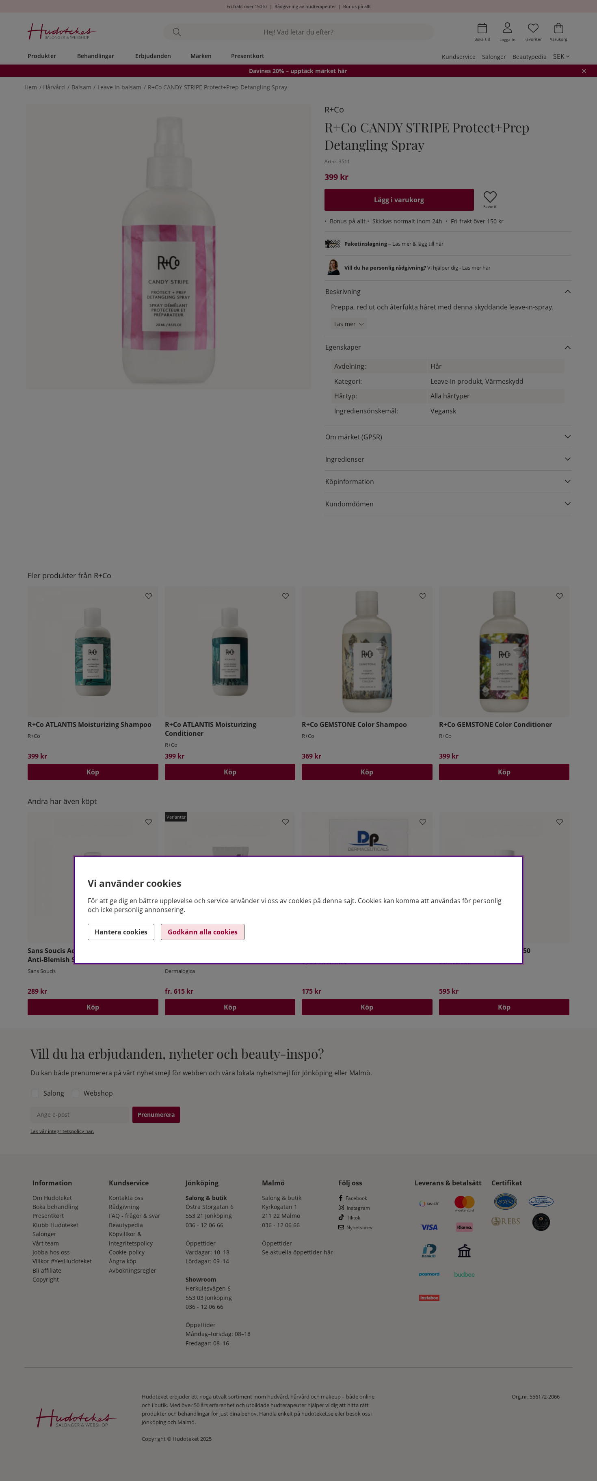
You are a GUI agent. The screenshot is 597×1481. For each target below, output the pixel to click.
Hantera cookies (121, 932)
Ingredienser (344, 459)
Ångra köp (122, 1261)
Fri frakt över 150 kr (247, 6)
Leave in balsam (119, 87)
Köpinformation (349, 481)
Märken (201, 56)
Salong (53, 1093)
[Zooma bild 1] (168, 246)
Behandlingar (95, 56)
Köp (230, 1007)
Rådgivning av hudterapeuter (305, 6)
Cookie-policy (127, 1252)
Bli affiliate (46, 1270)
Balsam (82, 87)
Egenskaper (343, 347)
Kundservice (459, 57)
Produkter (42, 56)
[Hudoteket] (62, 32)
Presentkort (247, 56)
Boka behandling (55, 1207)
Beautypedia (530, 57)
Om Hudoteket (52, 1198)
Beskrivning (343, 291)
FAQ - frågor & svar (134, 1215)
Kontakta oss (126, 1198)
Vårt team (45, 1243)
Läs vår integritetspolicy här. (62, 1131)
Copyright (45, 1279)
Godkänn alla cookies (203, 932)
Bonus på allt (357, 6)
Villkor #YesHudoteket (62, 1261)
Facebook (356, 1198)
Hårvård (54, 87)
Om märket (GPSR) (353, 436)
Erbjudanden (153, 56)
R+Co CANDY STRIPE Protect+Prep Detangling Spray (217, 87)
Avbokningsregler (132, 1270)
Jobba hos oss (51, 1252)
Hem (30, 87)
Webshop (98, 1093)
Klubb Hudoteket (55, 1225)
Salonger (494, 57)
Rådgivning (124, 1207)
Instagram (358, 1207)
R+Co (334, 109)
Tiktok (353, 1217)
